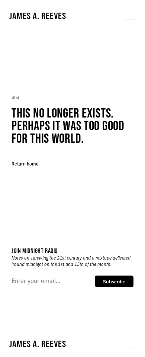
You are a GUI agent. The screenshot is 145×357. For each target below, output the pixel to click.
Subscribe (114, 281)
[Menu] (129, 15)
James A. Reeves (37, 15)
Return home (25, 163)
